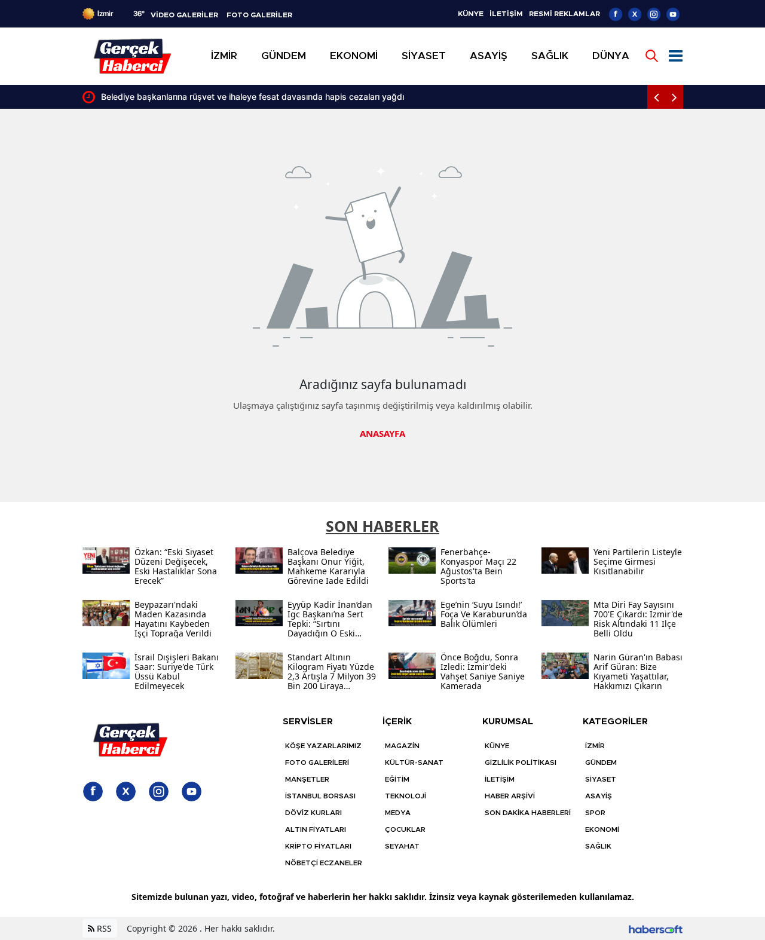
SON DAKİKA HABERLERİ (528, 812)
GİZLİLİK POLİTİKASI (520, 762)
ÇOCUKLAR (405, 829)
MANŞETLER (307, 779)
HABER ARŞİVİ (510, 796)
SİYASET (600, 779)
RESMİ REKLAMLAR (564, 13)
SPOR (595, 812)
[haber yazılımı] (656, 928)
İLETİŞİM (506, 13)
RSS (103, 928)
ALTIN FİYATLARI (315, 829)
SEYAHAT (402, 846)
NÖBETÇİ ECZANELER (323, 862)
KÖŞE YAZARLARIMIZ (323, 745)
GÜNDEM (601, 762)
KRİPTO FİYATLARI (318, 846)
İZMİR (595, 745)
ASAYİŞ (598, 796)
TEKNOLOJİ (405, 796)
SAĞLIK (598, 846)
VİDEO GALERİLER (184, 15)
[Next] (674, 97)
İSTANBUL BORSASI (320, 796)
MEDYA (398, 812)
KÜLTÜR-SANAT (414, 762)
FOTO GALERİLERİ (317, 762)
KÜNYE (471, 13)
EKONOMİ (602, 829)
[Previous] (656, 97)
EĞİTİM (397, 779)
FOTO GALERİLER (259, 15)
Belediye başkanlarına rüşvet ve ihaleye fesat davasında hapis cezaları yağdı (252, 96)
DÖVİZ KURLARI (313, 812)
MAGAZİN (402, 745)
